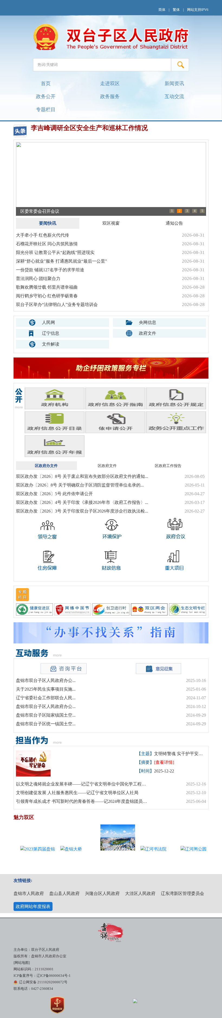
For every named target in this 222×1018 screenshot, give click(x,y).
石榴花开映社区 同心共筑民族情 (47, 243)
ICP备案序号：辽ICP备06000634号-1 (42, 976)
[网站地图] (22, 963)
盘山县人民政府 (64, 893)
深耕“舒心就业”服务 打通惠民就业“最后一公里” (61, 261)
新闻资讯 (174, 83)
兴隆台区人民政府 (102, 893)
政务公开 (46, 96)
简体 (161, 10)
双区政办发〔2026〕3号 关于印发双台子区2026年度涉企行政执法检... (82, 511)
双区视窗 (111, 223)
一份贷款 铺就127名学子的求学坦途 (50, 270)
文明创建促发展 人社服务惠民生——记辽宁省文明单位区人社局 (77, 792)
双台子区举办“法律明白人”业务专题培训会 (57, 304)
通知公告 (174, 223)
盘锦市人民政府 (29, 893)
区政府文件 (107, 465)
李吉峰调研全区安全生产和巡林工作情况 (89, 127)
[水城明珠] (107, 837)
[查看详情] (164, 762)
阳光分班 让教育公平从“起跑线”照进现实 (55, 252)
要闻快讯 (47, 223)
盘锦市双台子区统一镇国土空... (46, 723)
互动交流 (174, 96)
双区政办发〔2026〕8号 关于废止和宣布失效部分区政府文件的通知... (82, 476)
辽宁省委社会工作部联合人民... (46, 697)
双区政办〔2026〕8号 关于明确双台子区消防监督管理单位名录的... (80, 485)
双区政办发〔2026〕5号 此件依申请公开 (54, 493)
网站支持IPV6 (197, 10)
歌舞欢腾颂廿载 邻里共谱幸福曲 (47, 287)
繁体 (176, 10)
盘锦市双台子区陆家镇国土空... (46, 715)
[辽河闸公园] (187, 859)
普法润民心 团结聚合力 (38, 278)
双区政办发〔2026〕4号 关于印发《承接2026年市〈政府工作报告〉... (82, 502)
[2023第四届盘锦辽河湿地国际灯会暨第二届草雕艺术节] (27, 859)
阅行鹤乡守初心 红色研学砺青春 (47, 296)
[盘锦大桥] (67, 859)
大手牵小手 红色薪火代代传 (42, 235)
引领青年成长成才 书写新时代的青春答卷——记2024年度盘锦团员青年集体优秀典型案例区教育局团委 (82, 801)
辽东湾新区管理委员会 (182, 893)
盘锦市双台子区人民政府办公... (46, 680)
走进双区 (110, 83)
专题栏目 (46, 109)
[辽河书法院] (147, 859)
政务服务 (110, 96)
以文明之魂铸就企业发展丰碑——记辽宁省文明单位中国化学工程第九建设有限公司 (82, 784)
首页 (46, 83)
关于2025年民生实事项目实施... (46, 689)
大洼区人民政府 (140, 893)
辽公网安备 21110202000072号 (43, 982)
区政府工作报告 (168, 465)
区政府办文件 (46, 465)
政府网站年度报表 (33, 906)
